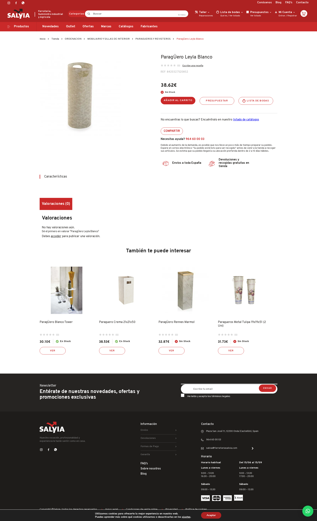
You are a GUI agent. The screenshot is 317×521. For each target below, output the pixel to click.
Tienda (55, 39)
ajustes (186, 517)
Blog (278, 2)
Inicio (42, 39)
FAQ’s (288, 2)
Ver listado (234, 15)
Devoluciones (148, 438)
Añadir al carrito (178, 100)
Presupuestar (217, 100)
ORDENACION (73, 39)
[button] (307, 511)
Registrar (292, 15)
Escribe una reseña (193, 65)
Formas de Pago (150, 446)
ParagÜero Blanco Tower (56, 322)
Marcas (106, 27)
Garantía (145, 454)
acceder (56, 236)
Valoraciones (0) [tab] (56, 204)
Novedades (50, 27)
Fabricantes (149, 27)
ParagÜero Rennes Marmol (176, 322)
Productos (21, 27)
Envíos (144, 430)
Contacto (302, 2)
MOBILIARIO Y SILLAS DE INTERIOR (108, 39)
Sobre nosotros (151, 469)
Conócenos (264, 2)
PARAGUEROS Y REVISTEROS (153, 39)
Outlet (70, 27)
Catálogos (126, 27)
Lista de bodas (258, 100)
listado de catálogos (246, 120)
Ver (52, 350)
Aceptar (211, 515)
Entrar (282, 15)
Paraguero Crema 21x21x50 (117, 322)
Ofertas (88, 27)
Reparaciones (206, 15)
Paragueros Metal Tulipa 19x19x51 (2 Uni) (242, 324)
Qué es (223, 15)
